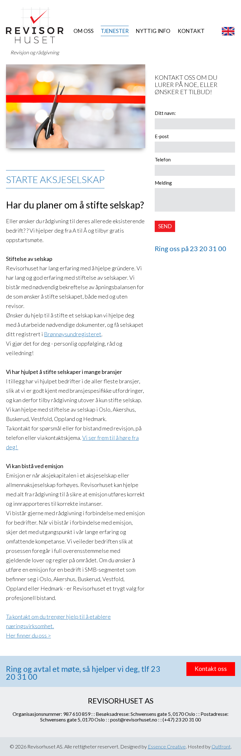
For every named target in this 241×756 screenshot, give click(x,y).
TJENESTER (115, 31)
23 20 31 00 (208, 248)
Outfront (221, 746)
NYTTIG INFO (153, 31)
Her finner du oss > (28, 635)
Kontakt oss (211, 668)
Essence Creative (167, 746)
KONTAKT (191, 31)
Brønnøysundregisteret (72, 334)
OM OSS (83, 31)
